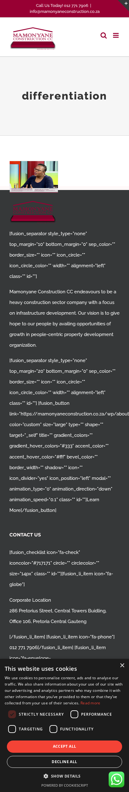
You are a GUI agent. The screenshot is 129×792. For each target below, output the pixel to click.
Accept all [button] (64, 746)
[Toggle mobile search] (104, 35)
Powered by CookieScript (64, 785)
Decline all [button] (64, 761)
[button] (64, 776)
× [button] (122, 665)
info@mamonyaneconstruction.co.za (65, 11)
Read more (90, 703)
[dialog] (64, 725)
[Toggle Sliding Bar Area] (123, 5)
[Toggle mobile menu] (116, 35)
